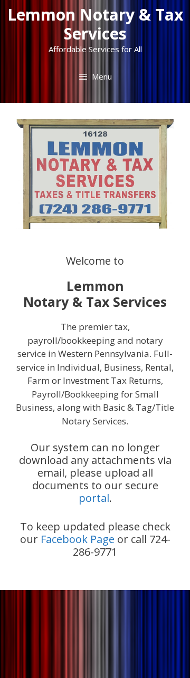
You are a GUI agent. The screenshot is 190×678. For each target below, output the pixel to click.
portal (94, 498)
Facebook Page (78, 539)
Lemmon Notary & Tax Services (95, 24)
